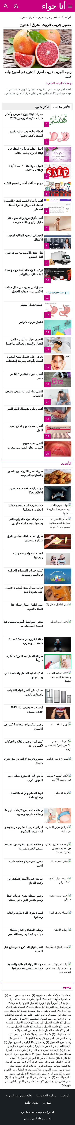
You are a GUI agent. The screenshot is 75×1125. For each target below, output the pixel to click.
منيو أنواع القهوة (47, 1073)
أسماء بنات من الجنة (18, 995)
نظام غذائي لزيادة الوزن (56, 1081)
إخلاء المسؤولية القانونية (19, 1095)
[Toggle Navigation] (70, 6)
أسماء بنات (63, 995)
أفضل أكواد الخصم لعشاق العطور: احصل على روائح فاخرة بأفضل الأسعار (23, 205)
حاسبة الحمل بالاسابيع (44, 1026)
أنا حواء (54, 6)
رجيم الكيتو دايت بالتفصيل (25, 1038)
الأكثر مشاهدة (61, 107)
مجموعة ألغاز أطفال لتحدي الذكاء (23, 183)
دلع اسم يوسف (19, 1034)
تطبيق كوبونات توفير (31, 321)
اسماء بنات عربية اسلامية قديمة (36, 1010)
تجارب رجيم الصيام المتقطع (43, 1018)
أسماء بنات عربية (43, 995)
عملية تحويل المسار (31, 304)
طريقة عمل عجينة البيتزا (47, 1053)
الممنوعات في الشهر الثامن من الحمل (34, 1014)
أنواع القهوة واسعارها (21, 1003)
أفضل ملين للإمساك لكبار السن (25, 408)
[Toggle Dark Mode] (16, 6)
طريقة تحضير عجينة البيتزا (43, 1050)
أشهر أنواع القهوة (46, 1003)
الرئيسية (64, 1095)
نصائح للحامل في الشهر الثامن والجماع (28, 1077)
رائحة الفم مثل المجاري (56, 1038)
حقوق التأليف (31, 1102)
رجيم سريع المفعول (58, 1042)
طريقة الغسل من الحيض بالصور (52, 1046)
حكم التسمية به (41, 1034)
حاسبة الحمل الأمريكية (45, 1022)
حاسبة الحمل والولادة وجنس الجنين (38, 1030)
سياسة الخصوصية (46, 1095)
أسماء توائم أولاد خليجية (56, 999)
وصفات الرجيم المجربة (59, 83)
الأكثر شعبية (42, 107)
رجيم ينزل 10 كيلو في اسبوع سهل (24, 1042)
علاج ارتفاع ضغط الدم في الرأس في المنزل (42, 1057)
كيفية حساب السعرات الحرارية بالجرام (45, 1065)
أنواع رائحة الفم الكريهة (56, 1006)
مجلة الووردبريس (33, 1118)
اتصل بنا (47, 1102)
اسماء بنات (33, 1006)
